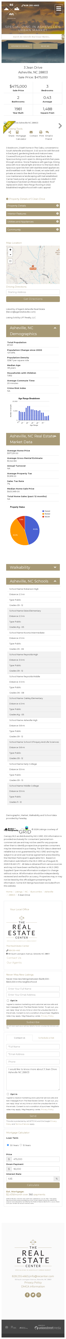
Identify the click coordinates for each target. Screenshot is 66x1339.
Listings (18, 891)
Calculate (33, 1185)
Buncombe (36, 891)
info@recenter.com (42, 1276)
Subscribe (33, 1022)
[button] (63, 37)
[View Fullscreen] (10, 261)
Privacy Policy (47, 1016)
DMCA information (33, 1286)
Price (9, 1154)
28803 (12, 895)
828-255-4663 (14, 950)
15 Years (26, 1145)
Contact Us (14, 957)
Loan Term (12, 1138)
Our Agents (14, 962)
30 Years (14, 1145)
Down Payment (14, 1164)
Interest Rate (13, 1174)
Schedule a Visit (46, 1038)
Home (9, 891)
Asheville (49, 891)
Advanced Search (20, 46)
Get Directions (33, 299)
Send (33, 1116)
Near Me (45, 46)
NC (26, 891)
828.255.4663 (31, 5)
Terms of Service (22, 1124)
